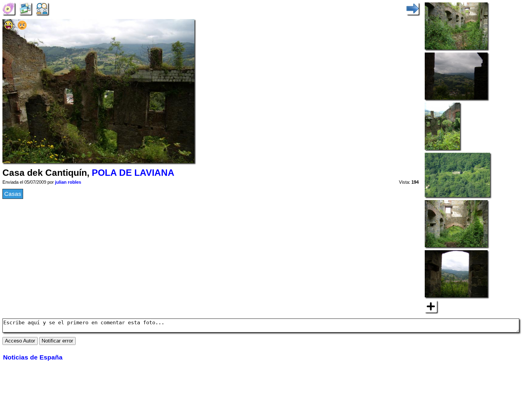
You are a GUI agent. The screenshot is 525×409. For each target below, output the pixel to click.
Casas (12, 194)
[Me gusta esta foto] (8, 28)
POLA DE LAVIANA (133, 173)
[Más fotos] (431, 306)
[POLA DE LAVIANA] (8, 8)
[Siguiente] (413, 8)
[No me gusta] (22, 28)
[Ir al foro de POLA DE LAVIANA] (42, 8)
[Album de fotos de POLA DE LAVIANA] (25, 8)
